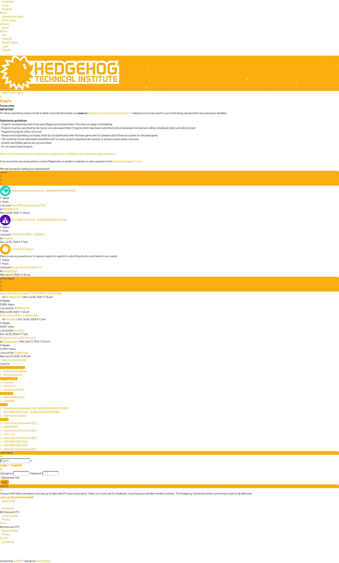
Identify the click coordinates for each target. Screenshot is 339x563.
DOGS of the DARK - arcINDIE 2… (28, 234)
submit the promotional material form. (110, 113)
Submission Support (22, 248)
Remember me (10, 477)
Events (5, 101)
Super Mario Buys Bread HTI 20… (29, 205)
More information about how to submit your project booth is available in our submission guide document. (58, 154)
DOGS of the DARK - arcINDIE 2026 (19, 315)
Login (3, 465)
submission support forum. (128, 161)
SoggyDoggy (10, 271)
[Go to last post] (31, 308)
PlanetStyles (43, 561)
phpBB (17, 561)
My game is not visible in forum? (18, 337)
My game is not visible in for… (27, 267)
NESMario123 (10, 209)
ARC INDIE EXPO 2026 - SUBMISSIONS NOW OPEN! (39, 219)
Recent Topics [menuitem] (10, 42)
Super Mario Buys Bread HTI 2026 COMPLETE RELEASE (30, 293)
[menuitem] (4, 5)
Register (16, 465)
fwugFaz (8, 238)
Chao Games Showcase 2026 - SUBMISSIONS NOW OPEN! (43, 190)
